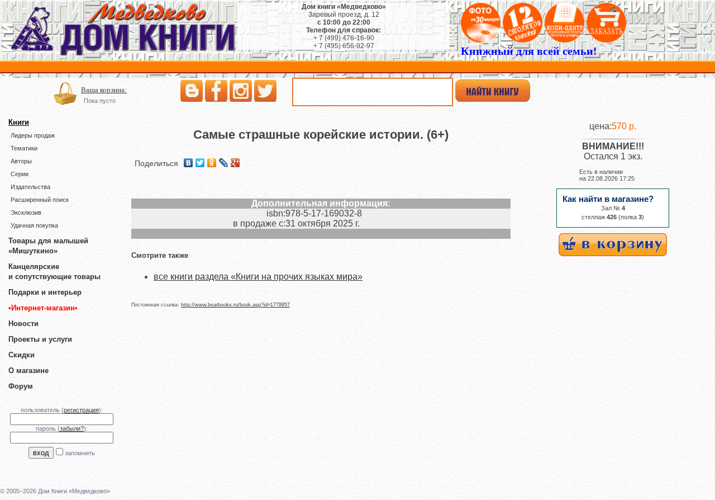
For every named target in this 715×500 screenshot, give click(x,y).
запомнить (80, 453)
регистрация (81, 410)
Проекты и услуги (40, 339)
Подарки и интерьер (45, 292)
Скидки (21, 355)
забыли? (72, 428)
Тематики (24, 148)
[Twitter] (200, 162)
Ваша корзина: (104, 90)
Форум (20, 386)
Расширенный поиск (40, 199)
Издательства (30, 186)
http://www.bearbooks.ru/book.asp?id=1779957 (235, 305)
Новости (23, 323)
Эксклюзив (26, 212)
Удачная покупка (34, 225)
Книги (18, 122)
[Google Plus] (235, 162)
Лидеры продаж (33, 135)
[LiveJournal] (224, 162)
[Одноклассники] (212, 162)
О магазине (28, 370)
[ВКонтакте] (188, 162)
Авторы (21, 161)
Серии (19, 174)
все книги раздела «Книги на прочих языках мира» (258, 276)
